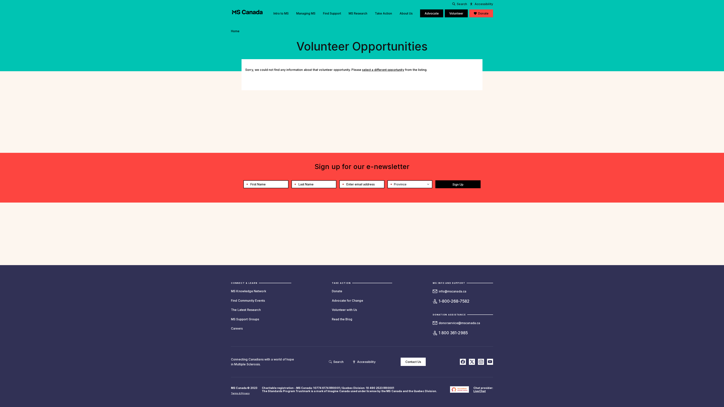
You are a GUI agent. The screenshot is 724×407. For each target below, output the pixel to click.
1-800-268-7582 (454, 301)
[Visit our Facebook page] (463, 362)
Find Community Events (248, 300)
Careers (237, 328)
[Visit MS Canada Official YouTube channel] (490, 362)
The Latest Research (246, 310)
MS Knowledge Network (248, 291)
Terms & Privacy (240, 393)
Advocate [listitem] (432, 13)
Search (462, 4)
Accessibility (484, 4)
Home (235, 31)
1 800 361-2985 (453, 332)
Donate (337, 291)
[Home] (247, 12)
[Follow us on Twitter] (472, 362)
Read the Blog (342, 319)
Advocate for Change (347, 300)
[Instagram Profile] (481, 362)
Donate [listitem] (483, 13)
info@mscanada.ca (452, 291)
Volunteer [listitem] (456, 13)
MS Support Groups (245, 319)
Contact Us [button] (413, 362)
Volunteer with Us (344, 310)
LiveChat (479, 391)
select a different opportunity (383, 70)
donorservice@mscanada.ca (459, 323)
